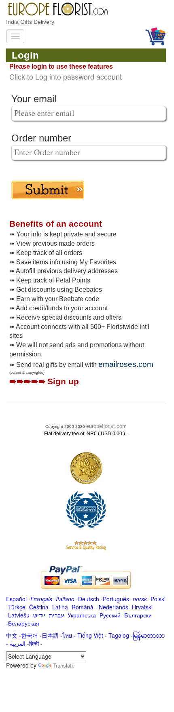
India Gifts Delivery (30, 22)
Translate (63, 665)
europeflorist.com (106, 426)
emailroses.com (125, 364)
